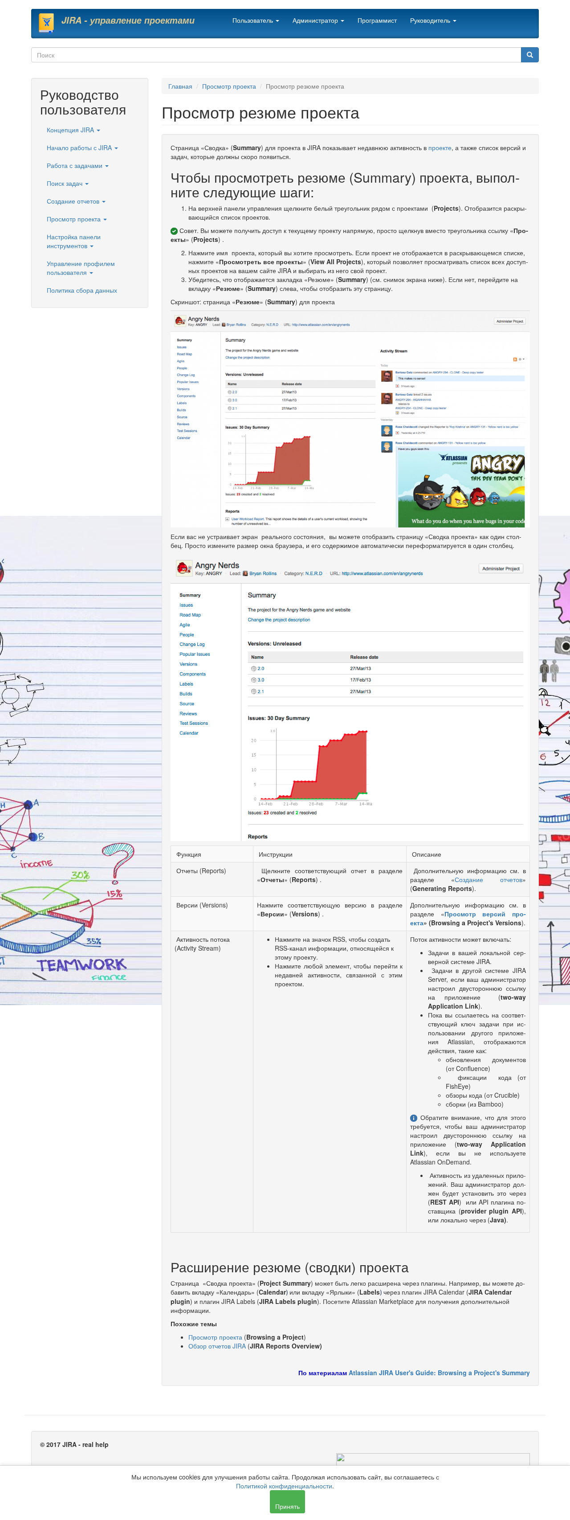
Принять (287, 1506)
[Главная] (49, 23)
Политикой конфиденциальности (284, 1485)
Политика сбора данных (82, 290)
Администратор (316, 20)
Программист (377, 20)
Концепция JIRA (71, 129)
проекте (440, 147)
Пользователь (253, 20)
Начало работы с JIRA (80, 147)
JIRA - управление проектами (128, 20)
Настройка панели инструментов (74, 241)
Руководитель (431, 20)
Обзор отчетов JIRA (217, 1345)
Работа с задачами (75, 165)
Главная (180, 86)
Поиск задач (65, 183)
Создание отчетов (74, 200)
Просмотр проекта (74, 218)
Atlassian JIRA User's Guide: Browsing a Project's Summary (439, 1372)
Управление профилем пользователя (81, 268)
